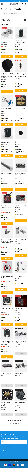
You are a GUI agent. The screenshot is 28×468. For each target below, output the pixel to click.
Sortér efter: (6, 20)
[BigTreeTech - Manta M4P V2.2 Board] (21, 198)
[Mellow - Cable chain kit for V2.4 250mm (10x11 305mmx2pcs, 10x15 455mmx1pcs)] (21, 395)
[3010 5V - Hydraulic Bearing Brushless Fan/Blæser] (7, 395)
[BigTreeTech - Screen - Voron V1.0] (21, 301)
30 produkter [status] (5, 24)
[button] (25, 4)
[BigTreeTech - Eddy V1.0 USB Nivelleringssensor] (21, 33)
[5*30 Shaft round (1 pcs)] (7, 165)
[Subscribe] (25, 442)
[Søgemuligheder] (24, 13)
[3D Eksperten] (14, 4)
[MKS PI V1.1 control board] (7, 301)
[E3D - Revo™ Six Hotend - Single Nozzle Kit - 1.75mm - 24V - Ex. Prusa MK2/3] (21, 65)
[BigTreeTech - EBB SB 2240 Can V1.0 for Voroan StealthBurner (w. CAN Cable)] (7, 232)
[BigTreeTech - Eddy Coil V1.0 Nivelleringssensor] (7, 133)
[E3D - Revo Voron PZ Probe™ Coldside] (21, 267)
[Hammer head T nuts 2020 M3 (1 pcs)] (7, 33)
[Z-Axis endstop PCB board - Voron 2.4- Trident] (7, 333)
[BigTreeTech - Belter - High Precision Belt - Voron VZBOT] (7, 101)
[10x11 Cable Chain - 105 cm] (7, 366)
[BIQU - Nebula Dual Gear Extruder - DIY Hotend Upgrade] (7, 198)
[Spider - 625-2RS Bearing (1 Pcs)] (21, 333)
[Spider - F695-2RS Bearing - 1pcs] (21, 366)
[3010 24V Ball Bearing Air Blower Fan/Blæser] (21, 101)
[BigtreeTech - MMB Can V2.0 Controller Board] (21, 165)
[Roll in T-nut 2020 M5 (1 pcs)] (21, 232)
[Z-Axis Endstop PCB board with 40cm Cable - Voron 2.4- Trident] (7, 267)
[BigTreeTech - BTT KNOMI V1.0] (21, 133)
